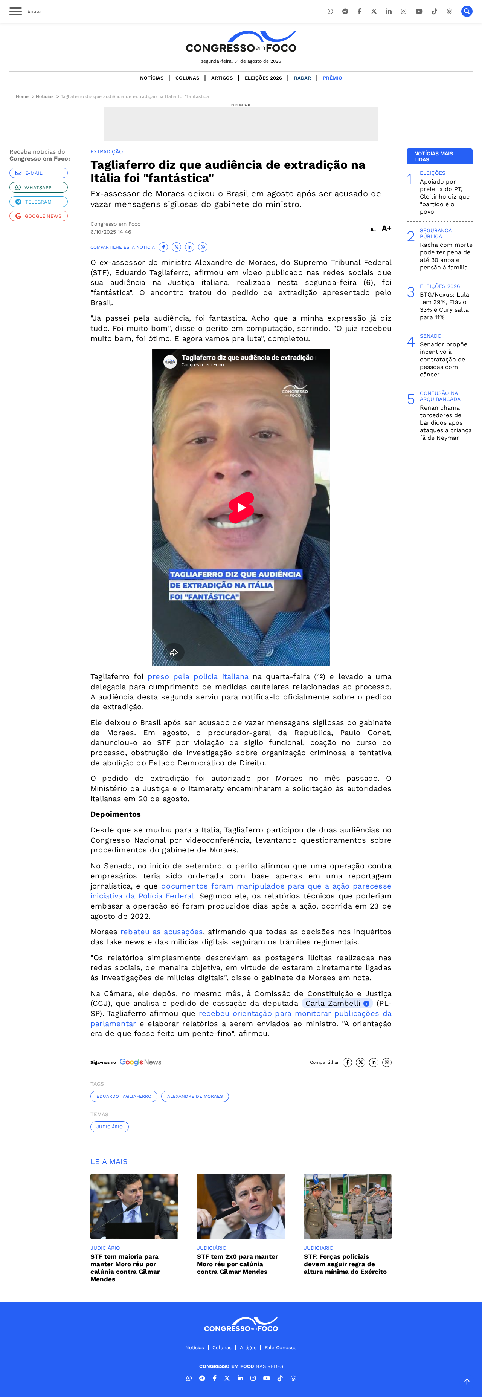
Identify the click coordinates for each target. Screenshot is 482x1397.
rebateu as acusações (161, 931)
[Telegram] (345, 11)
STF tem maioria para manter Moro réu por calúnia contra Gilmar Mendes (125, 1268)
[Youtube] (419, 11)
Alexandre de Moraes (195, 1096)
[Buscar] (467, 11)
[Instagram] (403, 11)
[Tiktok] (434, 11)
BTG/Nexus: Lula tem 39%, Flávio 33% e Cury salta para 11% (444, 306)
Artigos (222, 78)
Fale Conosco (281, 1347)
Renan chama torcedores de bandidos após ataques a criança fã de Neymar (446, 422)
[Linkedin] (389, 11)
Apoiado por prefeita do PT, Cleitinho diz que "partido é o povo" (445, 196)
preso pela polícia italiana (198, 676)
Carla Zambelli (333, 1003)
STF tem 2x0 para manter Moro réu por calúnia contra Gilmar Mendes (237, 1264)
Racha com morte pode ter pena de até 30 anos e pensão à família (446, 256)
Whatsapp (38, 187)
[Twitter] (374, 11)
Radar (302, 78)
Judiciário (109, 1126)
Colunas (187, 78)
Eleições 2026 (263, 78)
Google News (43, 216)
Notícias (151, 78)
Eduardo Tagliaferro (123, 1096)
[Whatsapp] (330, 11)
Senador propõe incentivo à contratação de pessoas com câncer (443, 359)
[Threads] (449, 11)
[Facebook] (360, 11)
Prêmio (332, 78)
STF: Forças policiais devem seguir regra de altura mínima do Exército (345, 1264)
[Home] (241, 41)
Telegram (38, 202)
